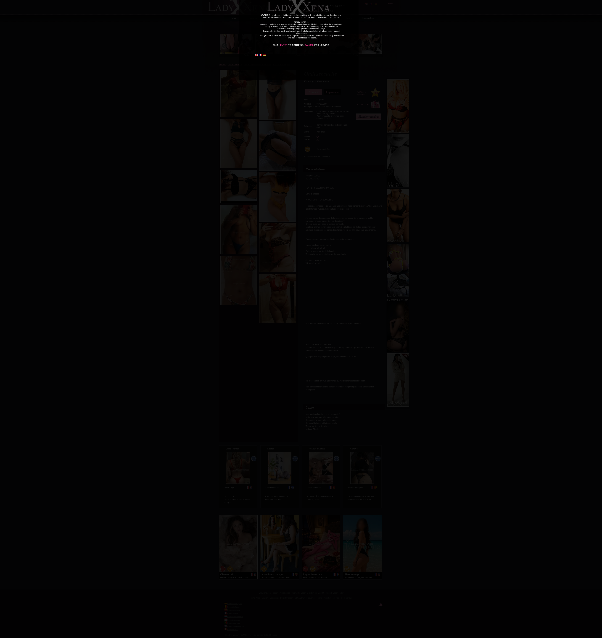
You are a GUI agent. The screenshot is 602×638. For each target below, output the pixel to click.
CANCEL (309, 45)
